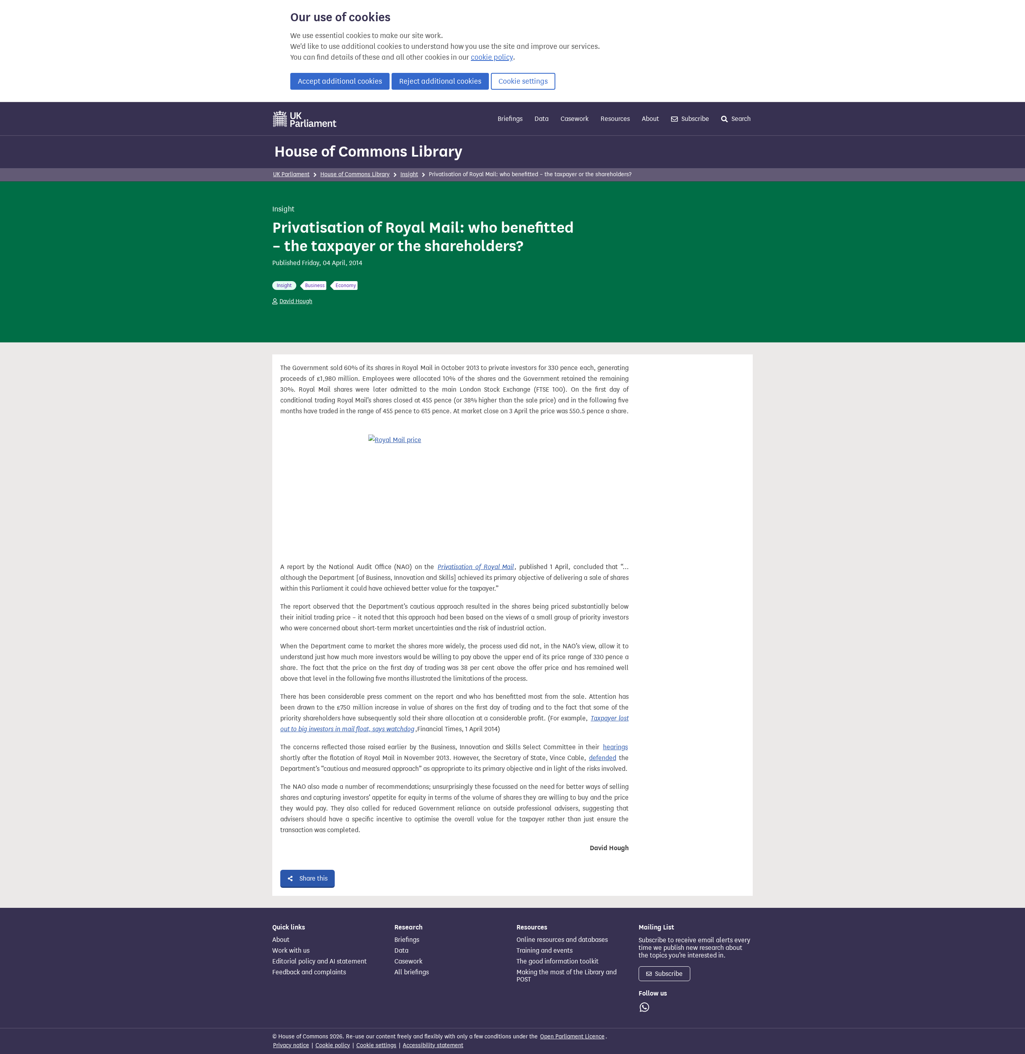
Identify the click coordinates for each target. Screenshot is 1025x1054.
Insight (409, 174)
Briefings (510, 119)
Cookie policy (333, 1045)
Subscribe (694, 119)
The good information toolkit (558, 961)
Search (740, 119)
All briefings (411, 972)
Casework (575, 119)
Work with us (291, 950)
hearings (615, 747)
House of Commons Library (368, 151)
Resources (615, 119)
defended (602, 758)
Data (542, 119)
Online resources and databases (562, 939)
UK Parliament (291, 174)
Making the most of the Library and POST (567, 976)
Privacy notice (291, 1045)
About (650, 119)
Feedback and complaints (309, 972)
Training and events (545, 950)
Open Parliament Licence (572, 1036)
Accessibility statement (433, 1045)
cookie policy (492, 57)
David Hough (295, 301)
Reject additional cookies (440, 81)
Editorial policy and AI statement (319, 961)
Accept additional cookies (340, 81)
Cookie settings (523, 81)
